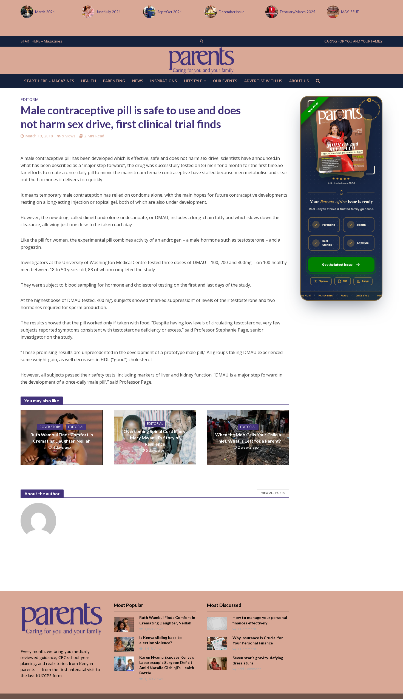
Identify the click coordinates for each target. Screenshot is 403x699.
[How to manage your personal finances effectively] (217, 623)
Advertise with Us (263, 80)
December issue (231, 12)
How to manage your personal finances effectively (259, 620)
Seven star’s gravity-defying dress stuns (257, 660)
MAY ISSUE (350, 12)
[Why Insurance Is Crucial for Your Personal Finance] (217, 643)
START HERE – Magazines (41, 41)
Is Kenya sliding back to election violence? (160, 640)
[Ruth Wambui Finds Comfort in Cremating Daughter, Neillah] (124, 624)
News (137, 80)
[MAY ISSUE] (333, 11)
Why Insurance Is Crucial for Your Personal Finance (257, 640)
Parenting (114, 80)
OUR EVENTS (225, 80)
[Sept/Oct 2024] (149, 11)
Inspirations (163, 80)
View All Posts (273, 493)
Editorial (31, 99)
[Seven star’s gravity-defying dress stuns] (217, 663)
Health (88, 80)
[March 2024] (26, 11)
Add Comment (249, 668)
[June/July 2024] (87, 11)
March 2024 (45, 12)
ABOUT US (299, 80)
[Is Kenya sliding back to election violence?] (124, 643)
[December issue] (210, 11)
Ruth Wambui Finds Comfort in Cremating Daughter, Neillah (61, 437)
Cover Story (50, 427)
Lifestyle (193, 80)
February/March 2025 (297, 12)
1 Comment (246, 628)
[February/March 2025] (271, 11)
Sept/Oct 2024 (169, 12)
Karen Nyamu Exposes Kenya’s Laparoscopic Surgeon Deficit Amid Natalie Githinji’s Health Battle (166, 665)
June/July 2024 (108, 12)
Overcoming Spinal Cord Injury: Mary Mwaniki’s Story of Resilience (155, 437)
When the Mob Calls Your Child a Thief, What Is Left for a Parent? (248, 437)
